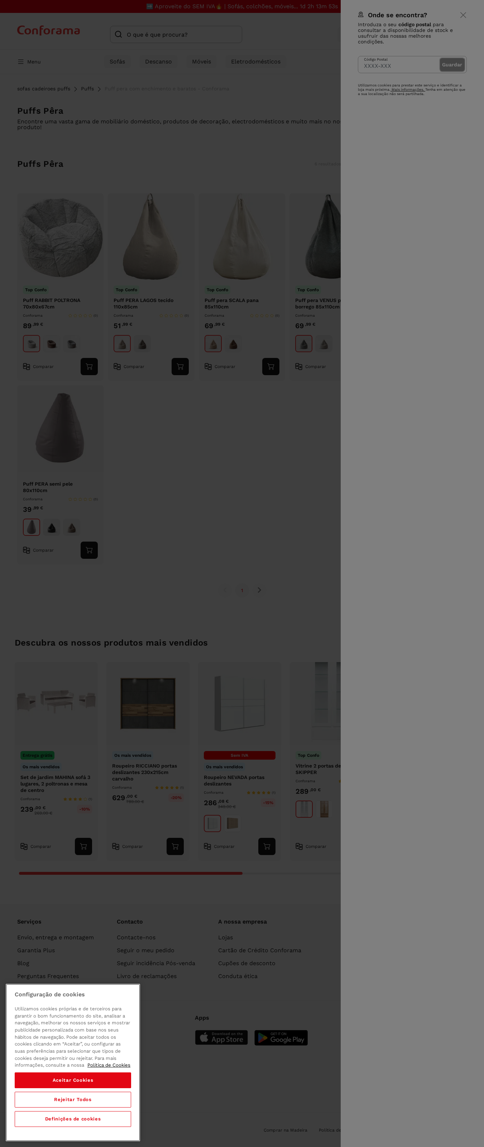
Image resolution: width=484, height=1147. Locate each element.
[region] (73, 1062)
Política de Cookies (108, 1065)
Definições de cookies (73, 1119)
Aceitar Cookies (73, 1080)
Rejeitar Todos (72, 1099)
